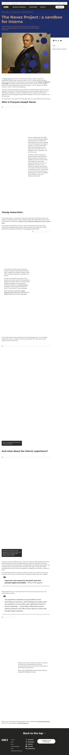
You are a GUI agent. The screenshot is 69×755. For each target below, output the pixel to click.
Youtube (30, 746)
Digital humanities (57, 49)
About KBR (6, 3)
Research (64, 49)
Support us (60, 7)
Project (9, 78)
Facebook (30, 739)
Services (42, 7)
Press (12, 744)
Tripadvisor (31, 748)
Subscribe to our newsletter (46, 741)
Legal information (15, 746)
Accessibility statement (16, 750)
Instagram (30, 742)
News (7, 11)
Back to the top (33, 733)
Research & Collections (19, 7)
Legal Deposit (15, 3)
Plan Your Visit (32, 3)
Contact (13, 739)
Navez (5, 78)
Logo (12, 748)
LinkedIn (30, 744)
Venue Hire (23, 3)
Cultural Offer (33, 7)
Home (3, 11)
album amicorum (23, 285)
